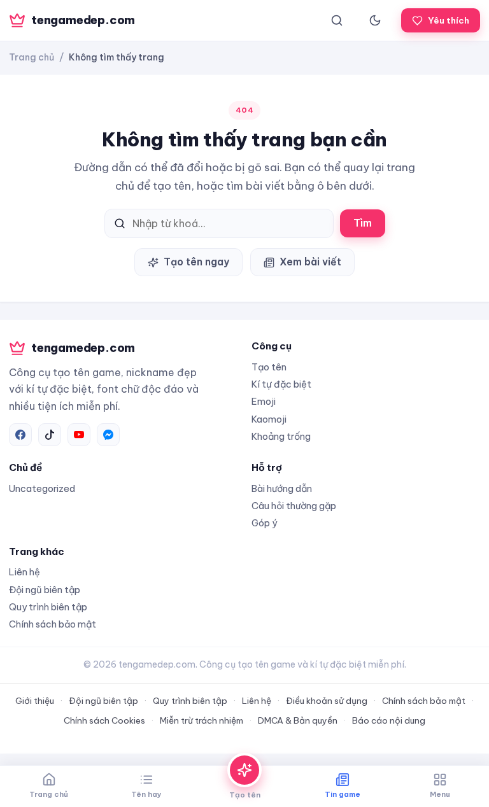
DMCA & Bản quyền (297, 720)
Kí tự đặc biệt (281, 384)
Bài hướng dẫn (282, 488)
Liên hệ (24, 572)
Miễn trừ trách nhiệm (201, 720)
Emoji (264, 401)
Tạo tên (269, 367)
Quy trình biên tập (48, 607)
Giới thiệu (34, 700)
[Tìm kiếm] (337, 20)
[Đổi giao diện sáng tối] (375, 20)
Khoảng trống (281, 436)
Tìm (362, 222)
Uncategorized (42, 488)
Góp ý (264, 523)
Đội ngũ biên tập (44, 590)
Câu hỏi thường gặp (294, 506)
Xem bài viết (310, 261)
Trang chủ (31, 57)
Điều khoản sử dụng (326, 700)
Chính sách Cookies (104, 720)
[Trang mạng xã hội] (20, 434)
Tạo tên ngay (196, 261)
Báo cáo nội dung (388, 720)
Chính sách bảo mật (52, 624)
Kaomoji (269, 419)
